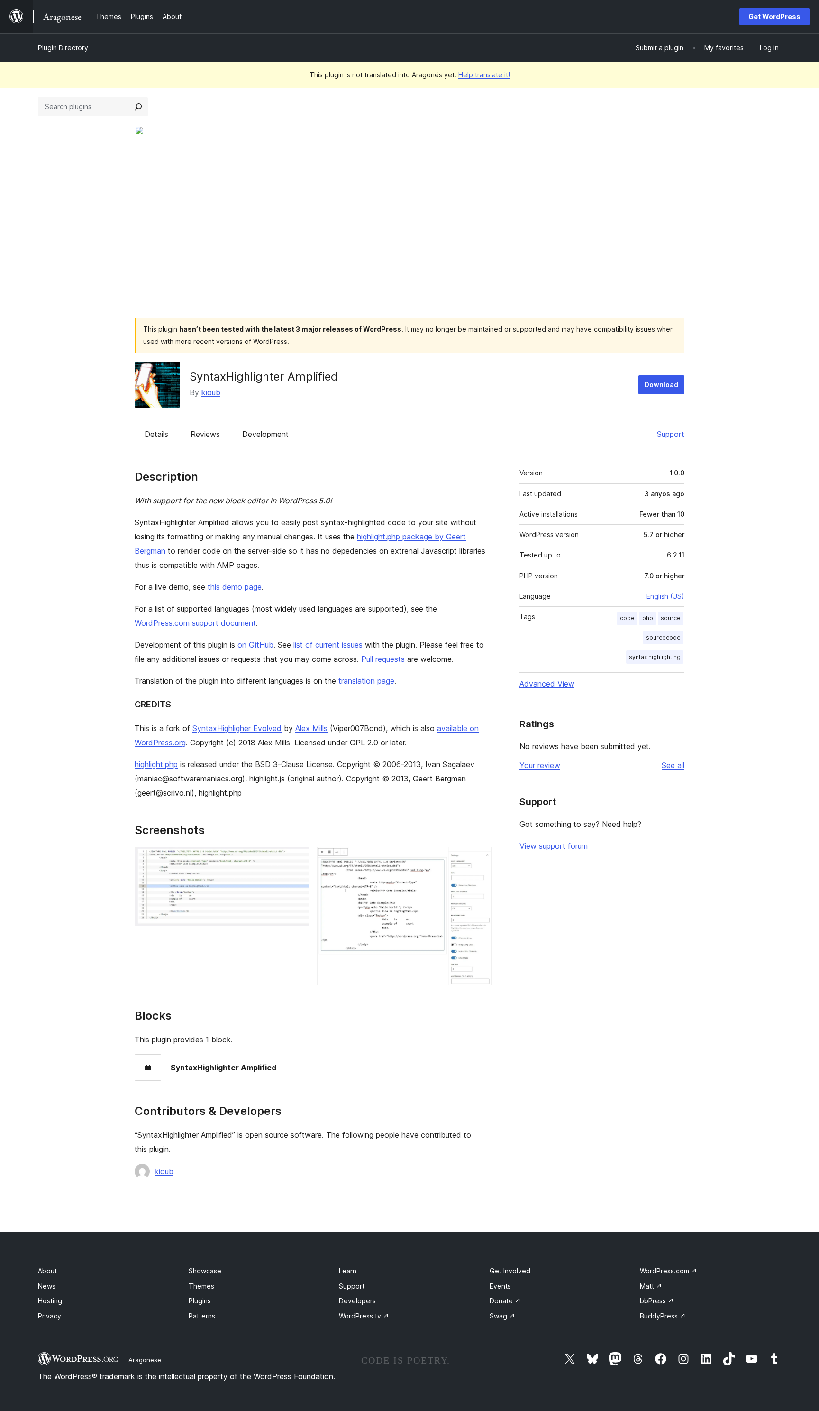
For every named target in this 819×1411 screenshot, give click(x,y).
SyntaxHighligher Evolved (237, 728)
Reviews (205, 434)
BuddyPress (663, 1316)
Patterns (202, 1316)
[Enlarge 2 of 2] (479, 859)
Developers (357, 1301)
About (47, 1271)
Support (670, 434)
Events (500, 1286)
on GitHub (255, 645)
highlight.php (156, 764)
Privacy (49, 1316)
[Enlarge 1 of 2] (296, 859)
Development (265, 434)
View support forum (553, 846)
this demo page (235, 587)
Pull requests (383, 659)
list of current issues (328, 645)
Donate (505, 1301)
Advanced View (546, 683)
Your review (539, 765)
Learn (347, 1271)
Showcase (205, 1271)
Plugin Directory (63, 48)
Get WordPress (774, 16)
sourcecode (663, 637)
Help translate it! (484, 75)
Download (661, 385)
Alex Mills (311, 728)
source (671, 618)
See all (673, 765)
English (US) (665, 596)
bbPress (657, 1301)
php (647, 618)
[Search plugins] (138, 106)
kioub (210, 392)
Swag (502, 1316)
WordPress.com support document (195, 623)
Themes (201, 1286)
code (627, 618)
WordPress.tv (364, 1316)
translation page (366, 681)
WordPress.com (668, 1271)
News (46, 1286)
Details (156, 434)
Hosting (50, 1301)
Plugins (200, 1301)
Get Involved (510, 1271)
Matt (651, 1286)
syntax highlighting (655, 656)
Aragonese (144, 1360)
